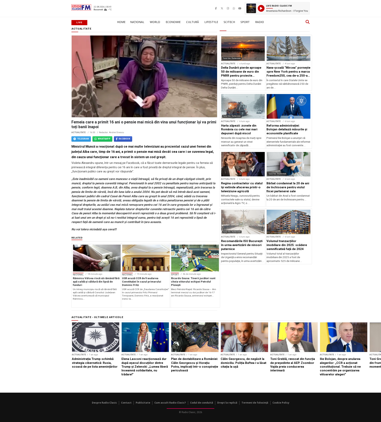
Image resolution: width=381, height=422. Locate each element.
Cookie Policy (280, 402)
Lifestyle (211, 22)
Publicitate (143, 402)
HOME (121, 22)
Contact (126, 402)
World (155, 22)
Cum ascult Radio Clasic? (170, 402)
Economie (173, 22)
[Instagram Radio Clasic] (228, 8)
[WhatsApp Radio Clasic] (234, 8)
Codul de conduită (201, 402)
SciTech (229, 22)
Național (137, 22)
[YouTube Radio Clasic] (240, 8)
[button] (277, 8)
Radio (259, 22)
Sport (245, 22)
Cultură (192, 22)
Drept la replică (227, 402)
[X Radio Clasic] (222, 8)
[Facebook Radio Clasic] (216, 8)
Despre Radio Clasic (104, 402)
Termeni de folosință (254, 402)
